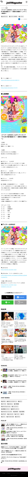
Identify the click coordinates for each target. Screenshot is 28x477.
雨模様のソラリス (6, 409)
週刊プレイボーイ (15, 409)
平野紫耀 (17, 404)
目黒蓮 (21, 356)
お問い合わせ (23, 473)
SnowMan (16, 356)
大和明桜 (22, 411)
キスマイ (18, 416)
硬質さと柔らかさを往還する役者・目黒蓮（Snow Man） (19, 358)
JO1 (3, 356)
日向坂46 (8, 339)
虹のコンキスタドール (12, 401)
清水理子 (16, 411)
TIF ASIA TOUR (11, 416)
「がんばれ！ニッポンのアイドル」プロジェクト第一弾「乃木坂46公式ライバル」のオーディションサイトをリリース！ (20, 326)
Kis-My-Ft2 (11, 414)
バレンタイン (15, 406)
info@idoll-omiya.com (6, 286)
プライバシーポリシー (16, 473)
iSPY (23, 414)
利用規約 (8, 473)
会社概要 (3, 473)
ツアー (4, 416)
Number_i (11, 404)
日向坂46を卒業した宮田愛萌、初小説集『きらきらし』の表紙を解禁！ (7, 342)
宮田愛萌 (3, 339)
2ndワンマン (5, 16)
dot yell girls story (6, 406)
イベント (21, 16)
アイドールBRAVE (13, 16)
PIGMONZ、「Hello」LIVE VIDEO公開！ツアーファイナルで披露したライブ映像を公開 (7, 326)
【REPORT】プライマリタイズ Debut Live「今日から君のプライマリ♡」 (13, 458)
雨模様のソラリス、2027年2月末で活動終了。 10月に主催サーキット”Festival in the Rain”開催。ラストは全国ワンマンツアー (13, 447)
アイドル (4, 404)
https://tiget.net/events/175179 (9, 88)
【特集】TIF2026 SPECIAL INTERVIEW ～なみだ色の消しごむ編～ (14, 461)
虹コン (20, 401)
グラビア (4, 414)
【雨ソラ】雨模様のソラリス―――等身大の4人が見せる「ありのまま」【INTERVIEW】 (13, 451)
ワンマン (17, 414)
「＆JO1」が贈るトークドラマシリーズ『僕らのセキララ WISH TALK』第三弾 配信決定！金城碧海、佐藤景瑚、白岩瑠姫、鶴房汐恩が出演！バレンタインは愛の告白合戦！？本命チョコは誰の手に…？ (7, 359)
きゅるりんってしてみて (7, 411)
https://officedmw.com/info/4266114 (10, 80)
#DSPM (4, 401)
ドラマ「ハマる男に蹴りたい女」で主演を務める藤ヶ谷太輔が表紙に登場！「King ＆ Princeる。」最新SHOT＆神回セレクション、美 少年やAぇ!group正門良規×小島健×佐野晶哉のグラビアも (20, 340)
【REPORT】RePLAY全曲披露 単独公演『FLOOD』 (11, 454)
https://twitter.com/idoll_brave (8, 269)
